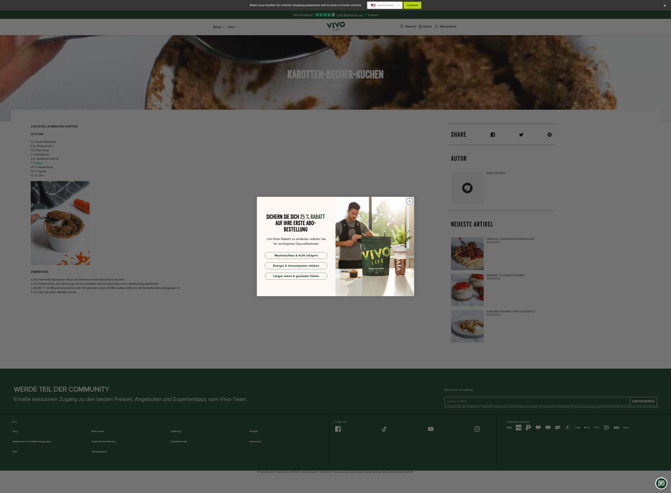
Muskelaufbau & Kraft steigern (296, 255)
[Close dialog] (410, 201)
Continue (412, 5)
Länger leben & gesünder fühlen (296, 276)
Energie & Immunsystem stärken (296, 265)
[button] (385, 5)
